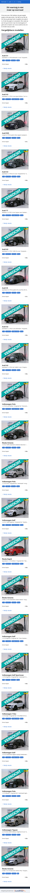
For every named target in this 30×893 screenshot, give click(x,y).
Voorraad (3, 2)
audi (10, 2)
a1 (14, 2)
